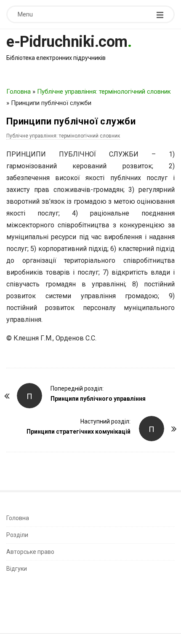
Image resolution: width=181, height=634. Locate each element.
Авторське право (30, 551)
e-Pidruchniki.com (67, 42)
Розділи (17, 534)
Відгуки (16, 568)
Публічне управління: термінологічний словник (104, 91)
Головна (18, 91)
